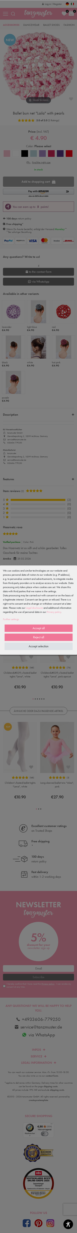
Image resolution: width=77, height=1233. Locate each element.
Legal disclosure (34, 608)
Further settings (11, 619)
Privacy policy (54, 612)
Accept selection (39, 646)
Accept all (39, 628)
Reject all (38, 637)
